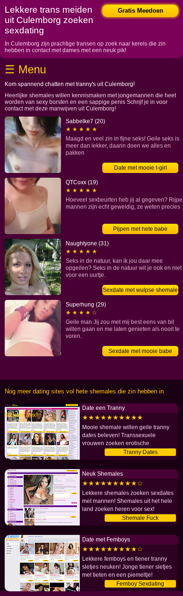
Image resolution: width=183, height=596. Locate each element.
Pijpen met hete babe (140, 229)
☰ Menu (25, 69)
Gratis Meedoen (140, 10)
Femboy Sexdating (140, 583)
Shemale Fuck (140, 518)
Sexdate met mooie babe (140, 351)
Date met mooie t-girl (140, 168)
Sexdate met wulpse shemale (140, 290)
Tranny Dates (140, 452)
